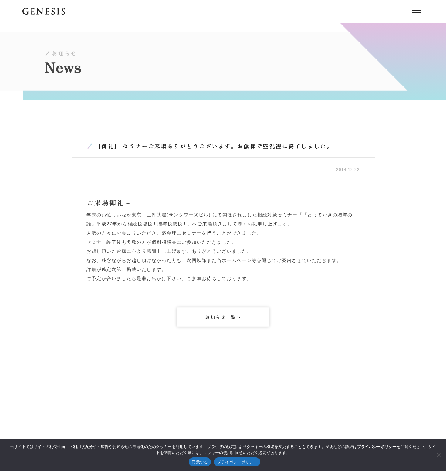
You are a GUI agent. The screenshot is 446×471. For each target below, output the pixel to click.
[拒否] (438, 455)
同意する (200, 461)
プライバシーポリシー (237, 461)
